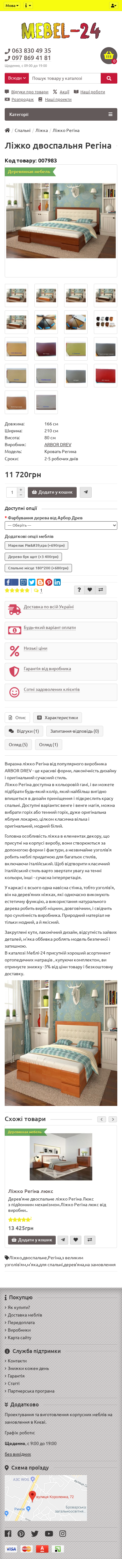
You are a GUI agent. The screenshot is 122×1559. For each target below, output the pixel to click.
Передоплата (21, 1322)
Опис (20, 717)
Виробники (19, 1329)
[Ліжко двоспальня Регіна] (61, 220)
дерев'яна (74, 1264)
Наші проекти (58, 99)
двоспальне (35, 1257)
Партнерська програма (31, 1390)
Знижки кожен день (28, 1368)
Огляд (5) (18, 744)
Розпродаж (23, 99)
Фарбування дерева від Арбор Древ (45, 517)
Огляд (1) (48, 744)
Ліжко (15, 1257)
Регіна (54, 1257)
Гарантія (16, 1375)
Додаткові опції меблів (29, 536)
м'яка (32, 1264)
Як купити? (19, 1307)
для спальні (51, 1264)
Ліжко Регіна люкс (30, 1191)
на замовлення (100, 1264)
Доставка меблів (25, 1314)
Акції (64, 92)
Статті (14, 1383)
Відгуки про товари (29, 92)
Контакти (17, 1360)
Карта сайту (19, 1337)
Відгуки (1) (28, 731)
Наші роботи (92, 92)
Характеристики (61, 717)
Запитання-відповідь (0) (74, 731)
